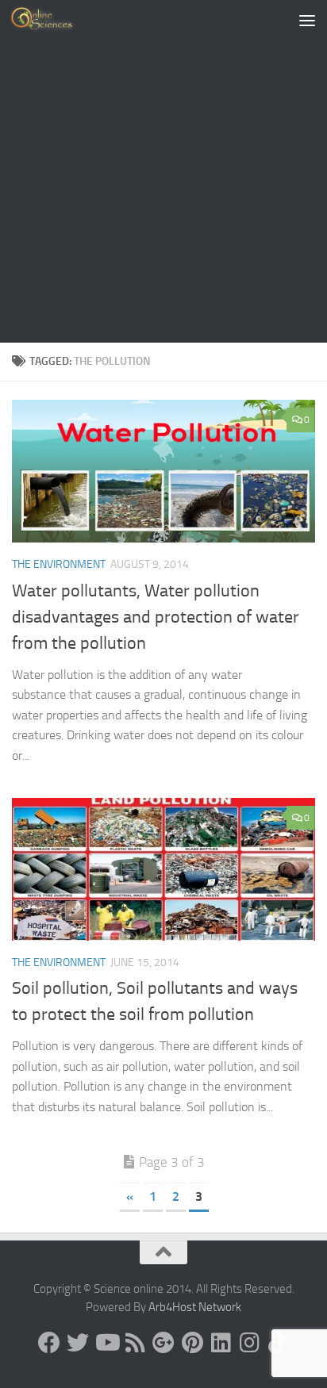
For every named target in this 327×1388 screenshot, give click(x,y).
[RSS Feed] (135, 1343)
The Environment (59, 564)
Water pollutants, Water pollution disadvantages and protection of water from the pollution (155, 617)
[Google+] (163, 1343)
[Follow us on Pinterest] (192, 1343)
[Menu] (307, 20)
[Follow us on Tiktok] (278, 1343)
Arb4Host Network (194, 1307)
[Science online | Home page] (55, 19)
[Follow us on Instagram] (249, 1343)
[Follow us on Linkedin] (221, 1343)
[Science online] (49, 1343)
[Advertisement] (163, 171)
